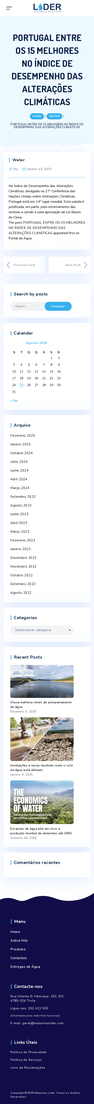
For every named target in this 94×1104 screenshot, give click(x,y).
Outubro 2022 (21, 575)
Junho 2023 (19, 514)
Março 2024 (19, 488)
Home (15, 932)
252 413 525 (38, 1008)
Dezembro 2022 (23, 558)
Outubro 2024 (21, 453)
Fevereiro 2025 (22, 435)
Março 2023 (19, 531)
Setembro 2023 (23, 496)
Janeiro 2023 (20, 549)
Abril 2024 (18, 479)
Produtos (18, 949)
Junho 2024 (19, 470)
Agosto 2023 (20, 505)
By (15, 169)
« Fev (14, 401)
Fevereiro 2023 (22, 540)
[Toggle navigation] (9, 8)
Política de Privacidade (28, 1052)
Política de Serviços (26, 1060)
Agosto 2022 (20, 593)
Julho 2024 (19, 462)
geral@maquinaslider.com (43, 1023)
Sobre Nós (19, 940)
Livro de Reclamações (27, 1068)
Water (18, 160)
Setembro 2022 (23, 584)
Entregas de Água (25, 967)
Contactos (18, 958)
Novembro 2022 (23, 566)
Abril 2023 (18, 523)
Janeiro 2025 (20, 444)
